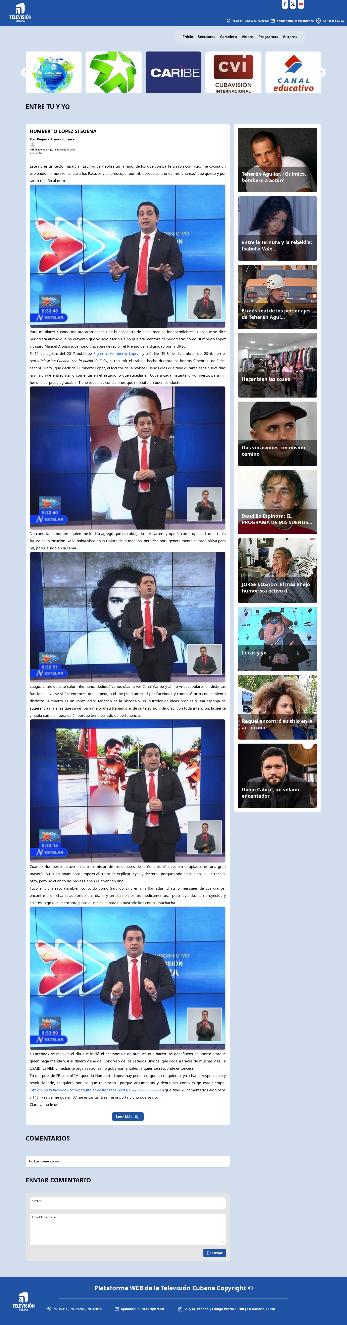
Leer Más (124, 1116)
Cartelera (228, 36)
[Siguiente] (321, 72)
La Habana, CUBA (333, 21)
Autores (290, 36)
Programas (268, 36)
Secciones (206, 36)
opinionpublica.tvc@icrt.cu (295, 21)
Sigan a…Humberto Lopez (116, 353)
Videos (248, 36)
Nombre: (37, 1201)
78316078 (263, 21)
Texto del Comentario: (44, 1217)
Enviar (217, 1253)
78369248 (250, 21)
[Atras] (26, 72)
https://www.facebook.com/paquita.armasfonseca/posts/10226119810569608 (97, 1090)
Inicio (188, 36)
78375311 (238, 21)
